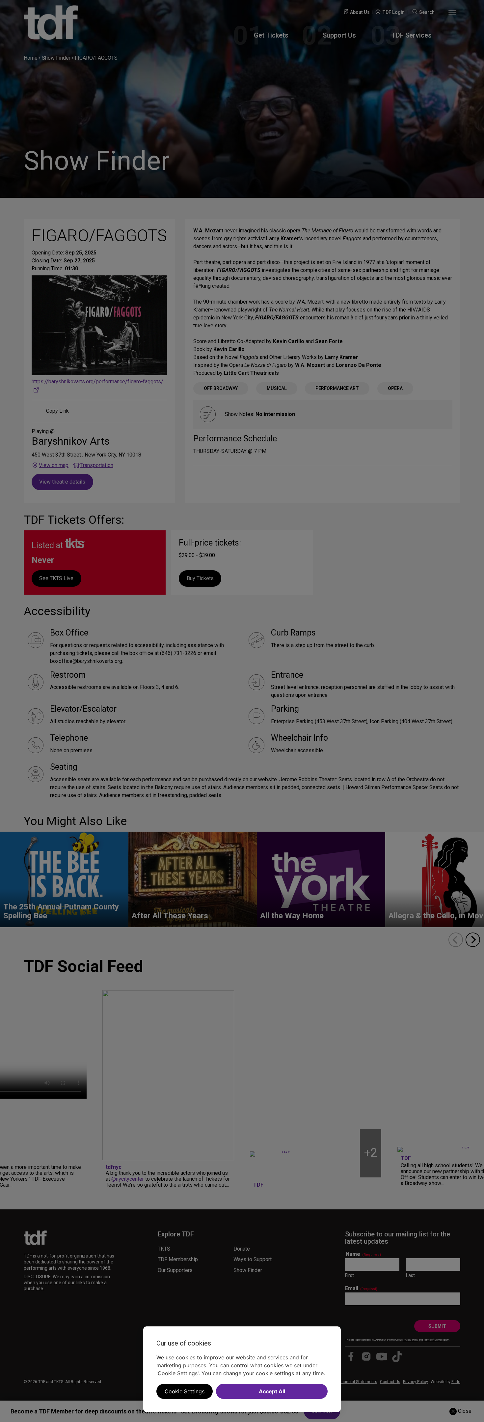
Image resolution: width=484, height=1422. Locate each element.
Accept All (272, 1391)
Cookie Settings (184, 1391)
